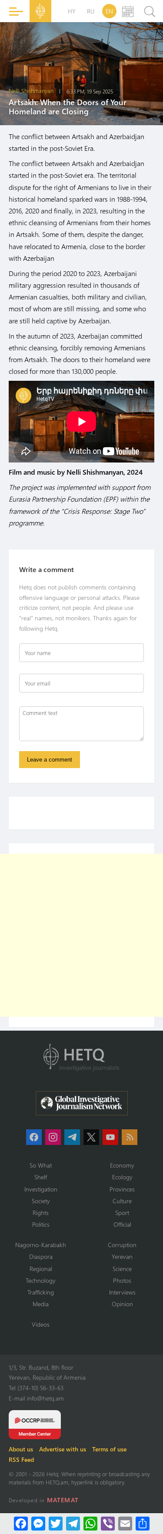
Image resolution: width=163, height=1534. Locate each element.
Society (41, 1201)
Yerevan (122, 1256)
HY (72, 11)
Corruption (122, 1245)
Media (41, 1304)
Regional (41, 1268)
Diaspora (41, 1256)
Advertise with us (62, 1449)
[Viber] (107, 1523)
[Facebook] (21, 1523)
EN (109, 11)
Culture (122, 1201)
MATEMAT (63, 1500)
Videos (41, 1324)
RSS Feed (21, 1459)
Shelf (40, 1177)
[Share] (142, 1523)
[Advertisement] (81, 935)
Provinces (122, 1189)
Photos (122, 1280)
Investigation (40, 1189)
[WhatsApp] (90, 1523)
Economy (122, 1165)
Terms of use (109, 1449)
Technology (41, 1280)
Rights (41, 1212)
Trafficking (40, 1292)
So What (41, 1165)
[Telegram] (73, 1523)
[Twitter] (55, 1523)
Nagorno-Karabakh (40, 1245)
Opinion (122, 1304)
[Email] (125, 1523)
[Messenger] (38, 1523)
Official (122, 1224)
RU (90, 11)
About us (21, 1449)
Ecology (122, 1177)
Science (122, 1268)
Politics (41, 1224)
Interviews (122, 1292)
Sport (122, 1212)
